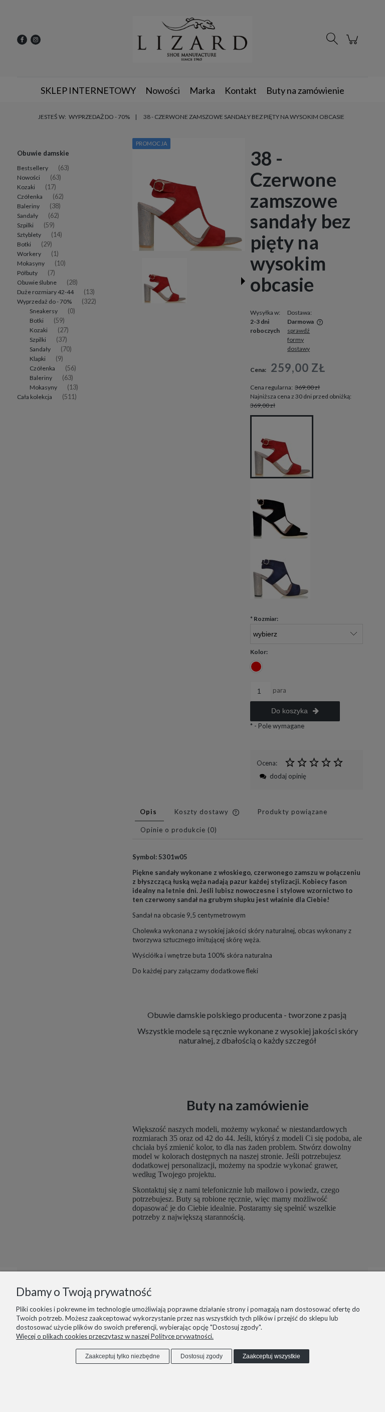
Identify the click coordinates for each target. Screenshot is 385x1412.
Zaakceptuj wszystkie (271, 1356)
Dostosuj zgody (201, 1356)
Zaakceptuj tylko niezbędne (122, 1356)
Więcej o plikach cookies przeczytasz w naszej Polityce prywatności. (115, 1336)
